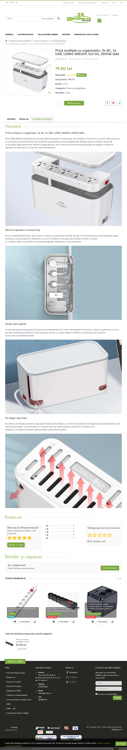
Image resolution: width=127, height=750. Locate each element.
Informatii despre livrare (87, 3)
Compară (12, 2)
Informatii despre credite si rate (19, 700)
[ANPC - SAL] (46, 738)
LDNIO (65, 84)
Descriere (11, 119)
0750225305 (104, 15)
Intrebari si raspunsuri (42, 119)
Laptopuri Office (25, 34)
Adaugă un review (16, 545)
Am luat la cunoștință (107, 694)
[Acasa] (6, 41)
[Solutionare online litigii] (71, 738)
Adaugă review (75, 59)
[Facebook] (121, 3)
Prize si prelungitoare (58, 41)
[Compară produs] (34, 622)
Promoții (9, 34)
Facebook (73, 672)
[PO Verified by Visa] (74, 728)
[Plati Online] (65, 728)
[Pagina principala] (78, 18)
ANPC (9, 704)
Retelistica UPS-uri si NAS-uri (21, 41)
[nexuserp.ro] (40, 728)
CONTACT (115, 15)
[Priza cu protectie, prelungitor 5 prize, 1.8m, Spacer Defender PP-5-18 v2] (63, 601)
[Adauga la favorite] (113, 103)
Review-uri (24, 119)
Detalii (82, 75)
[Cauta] (58, 18)
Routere (66, 34)
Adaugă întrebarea (110, 568)
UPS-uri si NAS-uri (41, 41)
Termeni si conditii (14, 682)
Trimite (117, 698)
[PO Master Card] (39, 732)
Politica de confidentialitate (17, 695)
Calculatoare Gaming (48, 34)
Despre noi (105, 3)
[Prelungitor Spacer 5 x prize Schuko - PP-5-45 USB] (24, 601)
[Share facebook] (107, 103)
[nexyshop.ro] (53, 728)
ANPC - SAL (11, 709)
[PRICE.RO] (48, 732)
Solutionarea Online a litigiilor (18, 713)
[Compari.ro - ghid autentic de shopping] (108, 704)
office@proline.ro (44, 693)
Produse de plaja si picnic (86, 34)
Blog (114, 3)
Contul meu (69, 3)
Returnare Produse (14, 686)
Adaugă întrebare (91, 59)
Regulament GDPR (14, 691)
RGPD (115, 694)
